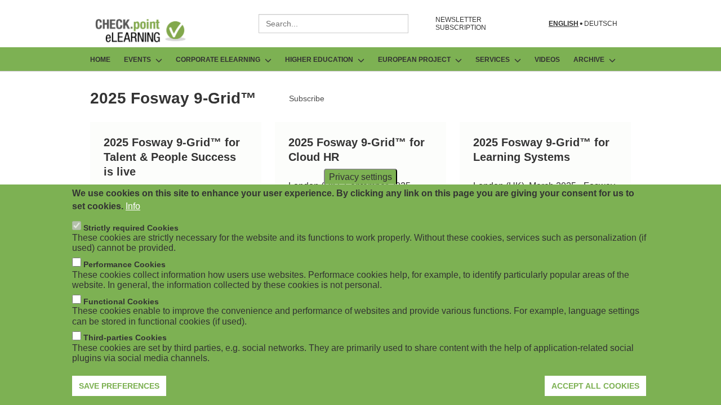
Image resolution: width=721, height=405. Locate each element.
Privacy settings (360, 176)
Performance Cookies (124, 263)
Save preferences (119, 385)
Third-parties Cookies (125, 337)
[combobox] (333, 23)
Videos (547, 60)
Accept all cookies (595, 385)
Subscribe (306, 98)
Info (133, 205)
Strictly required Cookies (131, 227)
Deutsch (600, 24)
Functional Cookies (121, 300)
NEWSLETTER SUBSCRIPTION (460, 24)
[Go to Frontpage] (148, 30)
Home (100, 60)
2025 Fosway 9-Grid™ (173, 98)
